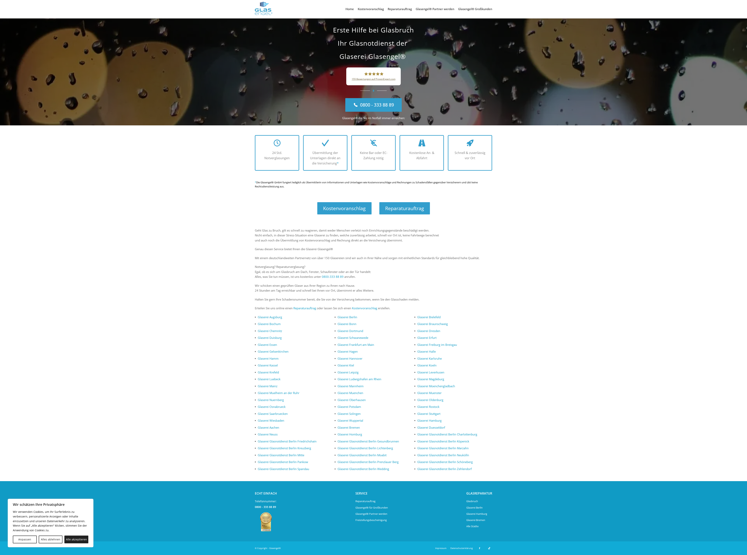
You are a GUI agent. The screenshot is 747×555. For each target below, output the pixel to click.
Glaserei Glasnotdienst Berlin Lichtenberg (365, 448)
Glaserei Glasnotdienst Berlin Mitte (281, 455)
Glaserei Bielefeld (429, 317)
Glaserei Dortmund (350, 331)
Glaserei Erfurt (427, 338)
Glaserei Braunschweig (432, 324)
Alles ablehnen (50, 539)
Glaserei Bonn (347, 324)
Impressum (440, 548)
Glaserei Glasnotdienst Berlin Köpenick (443, 441)
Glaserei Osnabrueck (272, 407)
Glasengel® (275, 548)
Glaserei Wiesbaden (271, 420)
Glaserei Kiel (346, 365)
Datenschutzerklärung (461, 548)
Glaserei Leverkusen (430, 372)
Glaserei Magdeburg (430, 379)
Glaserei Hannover (350, 358)
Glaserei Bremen (349, 427)
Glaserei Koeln (427, 365)
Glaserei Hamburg (429, 420)
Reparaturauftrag (400, 9)
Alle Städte (472, 526)
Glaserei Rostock (428, 407)
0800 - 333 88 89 (265, 507)
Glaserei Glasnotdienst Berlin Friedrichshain (287, 441)
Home (349, 9)
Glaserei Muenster (429, 393)
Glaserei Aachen (268, 427)
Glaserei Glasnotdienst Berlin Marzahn (443, 448)
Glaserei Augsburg (270, 317)
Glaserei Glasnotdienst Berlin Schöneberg (445, 462)
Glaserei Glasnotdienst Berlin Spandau (283, 469)
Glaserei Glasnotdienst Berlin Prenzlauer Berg (368, 462)
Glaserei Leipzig (348, 372)
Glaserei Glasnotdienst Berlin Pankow (283, 462)
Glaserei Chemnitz (270, 331)
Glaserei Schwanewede (353, 338)
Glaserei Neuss (268, 434)
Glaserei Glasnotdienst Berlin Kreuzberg (284, 448)
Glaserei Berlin (347, 317)
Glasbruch (472, 501)
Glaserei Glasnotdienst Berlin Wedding (363, 469)
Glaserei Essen (267, 345)
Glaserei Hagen (348, 351)
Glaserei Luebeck (269, 379)
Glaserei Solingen (349, 414)
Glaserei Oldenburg (430, 400)
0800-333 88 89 (333, 277)
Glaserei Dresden (428, 331)
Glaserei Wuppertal (350, 420)
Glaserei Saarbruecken (273, 414)
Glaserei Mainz (267, 386)
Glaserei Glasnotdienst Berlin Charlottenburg (447, 434)
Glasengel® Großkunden (475, 9)
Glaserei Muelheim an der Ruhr (278, 393)
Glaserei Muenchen (350, 393)
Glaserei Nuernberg (271, 400)
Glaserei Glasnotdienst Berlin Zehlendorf (444, 469)
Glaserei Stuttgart (428, 414)
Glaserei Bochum (269, 324)
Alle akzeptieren (76, 539)
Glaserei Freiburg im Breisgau (437, 345)
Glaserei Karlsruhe (429, 358)
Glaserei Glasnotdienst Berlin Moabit (362, 455)
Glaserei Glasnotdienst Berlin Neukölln (443, 455)
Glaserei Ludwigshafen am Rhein (359, 379)
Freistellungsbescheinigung (371, 520)
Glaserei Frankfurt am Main (356, 345)
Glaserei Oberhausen (352, 400)
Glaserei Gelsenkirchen (273, 351)
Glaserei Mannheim (351, 386)
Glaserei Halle (426, 351)
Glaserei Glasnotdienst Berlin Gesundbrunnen (368, 441)
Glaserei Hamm (268, 358)
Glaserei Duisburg (270, 338)
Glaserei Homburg (350, 434)
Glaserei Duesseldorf (431, 427)
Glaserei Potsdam (349, 407)
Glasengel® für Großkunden (371, 507)
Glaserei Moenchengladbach (436, 386)
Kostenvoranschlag (371, 9)
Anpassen (24, 539)
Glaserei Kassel (268, 365)
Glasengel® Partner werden (435, 9)
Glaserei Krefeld (268, 372)
